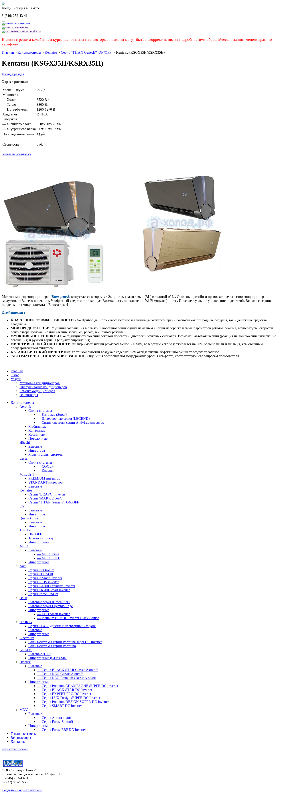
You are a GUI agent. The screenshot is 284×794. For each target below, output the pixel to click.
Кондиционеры (29, 52)
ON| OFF (35, 534)
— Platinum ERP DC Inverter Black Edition (68, 618)
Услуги (16, 379)
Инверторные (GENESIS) (47, 658)
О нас (15, 375)
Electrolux (27, 638)
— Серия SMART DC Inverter (59, 706)
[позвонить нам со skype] (21, 31)
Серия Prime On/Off (43, 594)
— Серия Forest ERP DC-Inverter (61, 730)
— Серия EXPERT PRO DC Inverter (64, 694)
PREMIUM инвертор (44, 478)
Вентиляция (29, 395)
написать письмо (15, 749)
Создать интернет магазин (22, 790)
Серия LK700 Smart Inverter (49, 590)
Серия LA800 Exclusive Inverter (51, 586)
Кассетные (36, 434)
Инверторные (38, 542)
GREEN (26, 650)
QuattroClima (29, 518)
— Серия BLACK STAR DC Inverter (64, 690)
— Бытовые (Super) (52, 414)
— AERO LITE (48, 558)
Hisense (25, 662)
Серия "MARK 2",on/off (46, 498)
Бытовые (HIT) (39, 654)
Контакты (18, 741)
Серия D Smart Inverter (45, 578)
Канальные (36, 430)
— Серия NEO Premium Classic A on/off (66, 678)
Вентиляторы (21, 737)
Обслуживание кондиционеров (43, 387)
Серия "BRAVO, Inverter (46, 494)
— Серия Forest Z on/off (55, 722)
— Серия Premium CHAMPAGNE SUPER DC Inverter (77, 686)
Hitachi (25, 442)
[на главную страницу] (3, 4)
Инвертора (36, 450)
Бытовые (35, 446)
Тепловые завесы (24, 733)
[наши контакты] (15, 27)
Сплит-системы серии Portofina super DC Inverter (65, 642)
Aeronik (25, 406)
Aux (23, 566)
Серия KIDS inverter (43, 582)
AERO (25, 546)
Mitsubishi (27, 474)
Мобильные (37, 426)
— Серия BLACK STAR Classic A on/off (67, 670)
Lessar (24, 458)
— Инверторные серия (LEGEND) (63, 418)
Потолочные (37, 438)
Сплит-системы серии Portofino (52, 646)
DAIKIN (26, 622)
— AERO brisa (48, 554)
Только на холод (40, 538)
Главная (8, 52)
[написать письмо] (16, 23)
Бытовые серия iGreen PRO (49, 602)
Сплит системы (40, 410)
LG (22, 506)
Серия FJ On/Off (40, 574)
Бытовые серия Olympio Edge (50, 606)
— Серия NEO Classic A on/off (60, 674)
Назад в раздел (13, 74)
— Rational (45, 470)
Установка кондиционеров (40, 383)
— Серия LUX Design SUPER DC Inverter (68, 698)
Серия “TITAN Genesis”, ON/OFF (86, 52)
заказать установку (16, 154)
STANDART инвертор (45, 482)
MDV (24, 710)
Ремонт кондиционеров (37, 391)
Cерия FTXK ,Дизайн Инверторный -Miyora (62, 626)
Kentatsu (51, 52)
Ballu (23, 598)
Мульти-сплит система (45, 454)
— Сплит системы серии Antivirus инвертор (70, 422)
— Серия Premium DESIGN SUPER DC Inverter (73, 702)
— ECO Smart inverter (53, 614)
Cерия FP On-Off (41, 570)
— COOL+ (45, 466)
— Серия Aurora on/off (54, 718)
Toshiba (25, 530)
